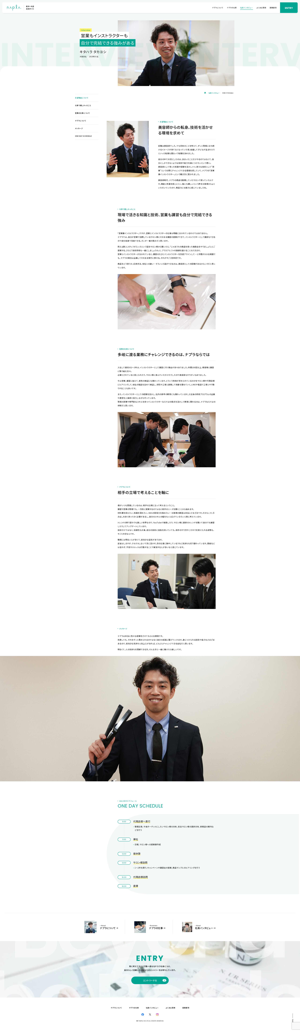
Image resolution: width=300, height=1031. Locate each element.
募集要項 (273, 7)
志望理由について (81, 98)
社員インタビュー (246, 7)
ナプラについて (217, 7)
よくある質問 (261, 7)
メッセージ (79, 128)
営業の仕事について (82, 113)
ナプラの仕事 (232, 7)
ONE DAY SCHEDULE (83, 136)
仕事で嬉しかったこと (83, 105)
